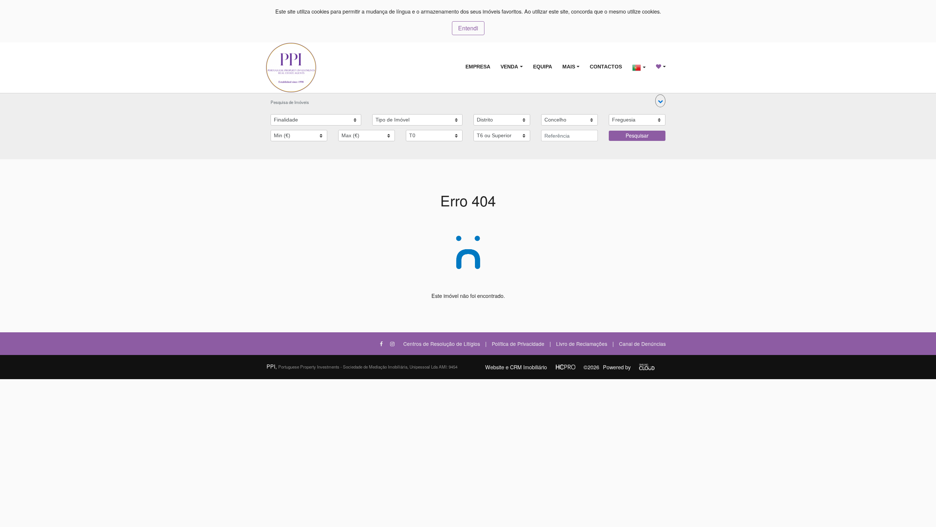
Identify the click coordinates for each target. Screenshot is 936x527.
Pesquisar (637, 135)
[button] (660, 100)
